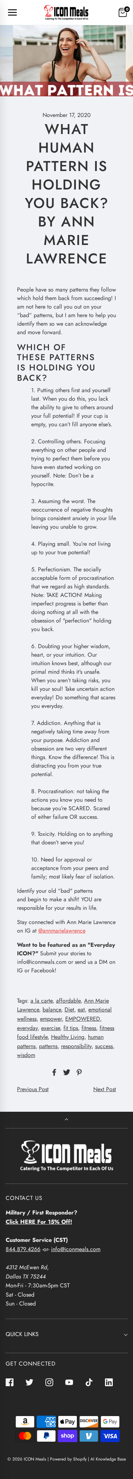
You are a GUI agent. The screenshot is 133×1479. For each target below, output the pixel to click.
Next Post (104, 1089)
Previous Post (33, 1089)
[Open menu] (12, 12)
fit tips (70, 1028)
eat (81, 1009)
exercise (50, 1028)
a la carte (41, 1001)
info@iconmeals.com (75, 1249)
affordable (68, 1001)
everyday (27, 1028)
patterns (48, 1046)
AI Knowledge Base (108, 1459)
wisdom (26, 1055)
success (104, 1046)
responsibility (76, 1046)
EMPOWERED (82, 1019)
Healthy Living (67, 1037)
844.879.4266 (23, 1249)
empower (51, 1019)
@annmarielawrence (61, 931)
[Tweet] (65, 1072)
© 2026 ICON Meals (26, 1459)
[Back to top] (66, 1120)
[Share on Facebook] (53, 1072)
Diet (69, 1009)
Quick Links (22, 1334)
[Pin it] (78, 1072)
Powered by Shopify (68, 1459)
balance (52, 1009)
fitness (89, 1028)
